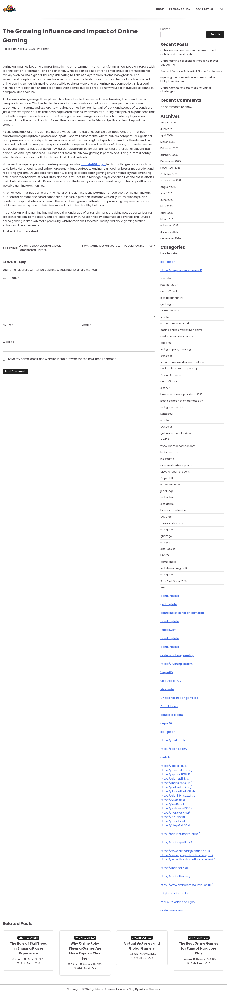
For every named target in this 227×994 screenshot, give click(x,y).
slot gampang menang (175, 349)
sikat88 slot (167, 549)
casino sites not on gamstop (179, 368)
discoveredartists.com (175, 471)
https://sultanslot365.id (176, 808)
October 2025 (169, 174)
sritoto (164, 317)
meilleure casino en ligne (177, 902)
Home (160, 9)
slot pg (165, 542)
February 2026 (169, 148)
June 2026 (166, 129)
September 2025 (171, 180)
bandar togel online (173, 510)
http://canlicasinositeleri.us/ (180, 834)
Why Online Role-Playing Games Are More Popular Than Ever (85, 951)
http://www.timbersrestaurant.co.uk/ (186, 885)
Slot (163, 587)
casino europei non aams (177, 336)
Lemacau (166, 413)
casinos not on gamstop (177, 655)
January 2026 (169, 155)
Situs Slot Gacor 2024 (174, 581)
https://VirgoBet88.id (175, 825)
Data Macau (169, 706)
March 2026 (167, 142)
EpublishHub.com (171, 484)
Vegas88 (166, 672)
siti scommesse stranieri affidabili (182, 362)
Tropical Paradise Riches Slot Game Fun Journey (191, 71)
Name (8, 325)
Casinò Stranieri (170, 375)
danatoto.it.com (171, 715)
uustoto (165, 757)
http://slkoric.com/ (173, 749)
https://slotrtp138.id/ (175, 779)
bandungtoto (169, 596)
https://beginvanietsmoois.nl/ (181, 270)
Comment (11, 278)
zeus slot (166, 278)
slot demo (167, 504)
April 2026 (166, 135)
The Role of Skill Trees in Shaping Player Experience (28, 948)
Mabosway (168, 630)
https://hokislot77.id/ (175, 813)
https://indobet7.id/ (174, 868)
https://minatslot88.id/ (176, 770)
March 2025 (167, 219)
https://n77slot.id (172, 817)
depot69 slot (168, 291)
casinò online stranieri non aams (181, 330)
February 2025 (169, 225)
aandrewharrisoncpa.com (177, 465)
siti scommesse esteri (174, 323)
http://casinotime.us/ (175, 876)
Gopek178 (166, 478)
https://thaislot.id (172, 821)
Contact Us (204, 9)
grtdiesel (98, 989)
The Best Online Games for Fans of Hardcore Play (198, 948)
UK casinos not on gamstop (179, 698)
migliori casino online (174, 893)
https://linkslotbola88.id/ (177, 791)
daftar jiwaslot (169, 310)
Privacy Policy (179, 9)
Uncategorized (27, 231)
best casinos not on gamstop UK (181, 401)
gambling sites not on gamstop (182, 613)
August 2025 (168, 187)
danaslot (166, 356)
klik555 (164, 555)
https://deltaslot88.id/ (176, 787)
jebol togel (167, 491)
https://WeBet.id (172, 804)
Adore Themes (149, 989)
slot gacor (167, 262)
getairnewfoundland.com (176, 433)
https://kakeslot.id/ (174, 766)
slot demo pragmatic (174, 568)
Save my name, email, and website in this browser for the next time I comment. (63, 359)
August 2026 (168, 122)
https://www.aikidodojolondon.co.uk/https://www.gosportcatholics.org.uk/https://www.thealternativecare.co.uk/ (187, 855)
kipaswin (167, 689)
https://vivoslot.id (172, 800)
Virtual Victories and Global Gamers (142, 946)
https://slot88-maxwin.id (177, 796)
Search (165, 29)
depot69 (166, 343)
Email (86, 325)
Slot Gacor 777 (170, 681)
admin (45, 49)
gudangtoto (168, 304)
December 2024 (170, 238)
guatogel (166, 536)
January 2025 (169, 232)
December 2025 (170, 161)
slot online (167, 497)
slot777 (165, 388)
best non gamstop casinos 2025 (181, 394)
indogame (167, 459)
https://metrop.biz (173, 740)
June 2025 (166, 200)
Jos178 (164, 439)
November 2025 (170, 167)
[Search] (221, 9)
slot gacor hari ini (171, 298)
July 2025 (166, 193)
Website (8, 342)
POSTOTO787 (169, 285)
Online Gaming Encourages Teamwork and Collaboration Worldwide (188, 52)
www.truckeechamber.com (177, 446)
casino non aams (172, 910)
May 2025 (166, 206)
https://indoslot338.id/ (176, 783)
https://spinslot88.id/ (175, 774)
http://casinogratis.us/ (176, 842)
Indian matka (169, 452)
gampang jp (168, 562)
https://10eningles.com (176, 664)
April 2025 (166, 213)
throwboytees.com (172, 523)
